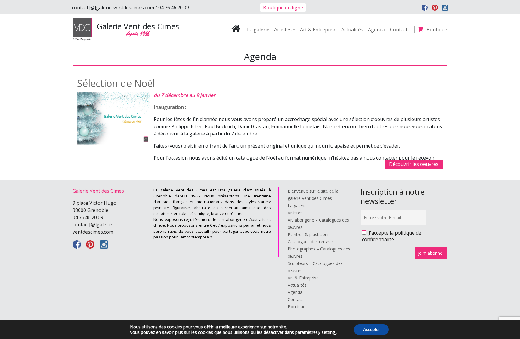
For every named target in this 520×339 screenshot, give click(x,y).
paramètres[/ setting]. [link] (316, 332)
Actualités (352, 29)
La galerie (258, 29)
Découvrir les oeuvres (413, 164)
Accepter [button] (371, 329)
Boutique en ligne (283, 7)
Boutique (436, 29)
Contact (398, 29)
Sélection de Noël (116, 83)
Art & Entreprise (318, 29)
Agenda (376, 29)
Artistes (283, 29)
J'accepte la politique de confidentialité (391, 236)
